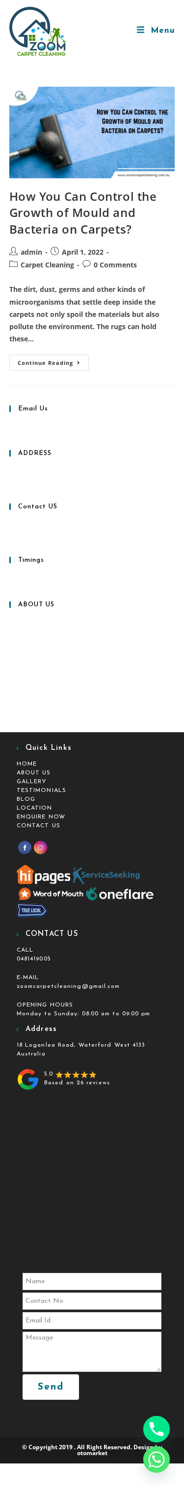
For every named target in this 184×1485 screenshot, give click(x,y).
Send (51, 1387)
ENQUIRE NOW (41, 817)
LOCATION (35, 808)
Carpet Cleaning (47, 264)
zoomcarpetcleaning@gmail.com (68, 986)
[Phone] (156, 1429)
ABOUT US (34, 773)
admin (31, 252)
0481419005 (34, 959)
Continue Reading (53, 360)
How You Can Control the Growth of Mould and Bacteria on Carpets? (83, 212)
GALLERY (32, 782)
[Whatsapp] (156, 1459)
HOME (27, 764)
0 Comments (115, 264)
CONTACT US (38, 826)
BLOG (26, 799)
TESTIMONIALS (41, 790)
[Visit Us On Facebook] (24, 847)
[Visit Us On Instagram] (40, 847)
